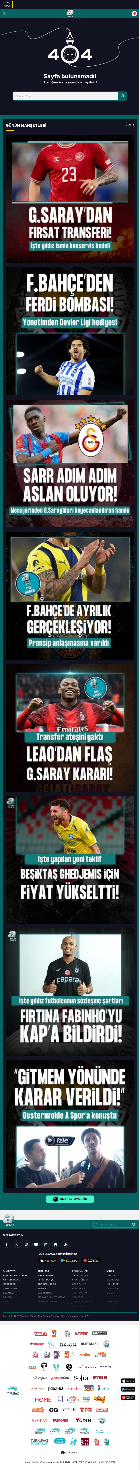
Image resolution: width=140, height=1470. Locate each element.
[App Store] (48, 1260)
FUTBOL (42, 1288)
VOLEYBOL (112, 1288)
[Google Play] (70, 1260)
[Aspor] (70, 199)
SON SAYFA (78, 1297)
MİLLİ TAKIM (113, 1284)
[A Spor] (69, 14)
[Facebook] (6, 1244)
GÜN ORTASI (78, 1288)
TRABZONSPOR (47, 1284)
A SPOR (111, 1305)
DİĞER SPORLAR (47, 1301)
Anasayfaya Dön (73, 1199)
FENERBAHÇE (46, 1279)
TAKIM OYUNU (79, 1292)
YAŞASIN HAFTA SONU (83, 1301)
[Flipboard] (46, 1244)
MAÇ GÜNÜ (78, 1305)
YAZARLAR (9, 1292)
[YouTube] (36, 1244)
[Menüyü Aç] (4, 14)
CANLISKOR (6, 4)
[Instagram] (26, 1244)
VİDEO (6, 1301)
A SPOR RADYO (11, 1279)
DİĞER (110, 1292)
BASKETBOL (45, 1292)
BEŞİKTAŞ (43, 1271)
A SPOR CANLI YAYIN (15, 1275)
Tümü (128, 124)
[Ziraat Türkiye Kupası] (134, 13)
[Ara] (122, 96)
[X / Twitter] (16, 1244)
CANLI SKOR (10, 1288)
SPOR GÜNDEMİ (80, 1279)
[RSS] (65, 1244)
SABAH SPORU (80, 1275)
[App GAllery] (91, 1260)
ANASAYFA (9, 1271)
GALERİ (7, 1297)
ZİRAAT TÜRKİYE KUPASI (52, 1297)
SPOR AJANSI (79, 1284)
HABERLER (9, 1284)
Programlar (80, 1271)
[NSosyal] (55, 1244)
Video (110, 1271)
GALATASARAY (46, 1275)
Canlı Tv (112, 1301)
